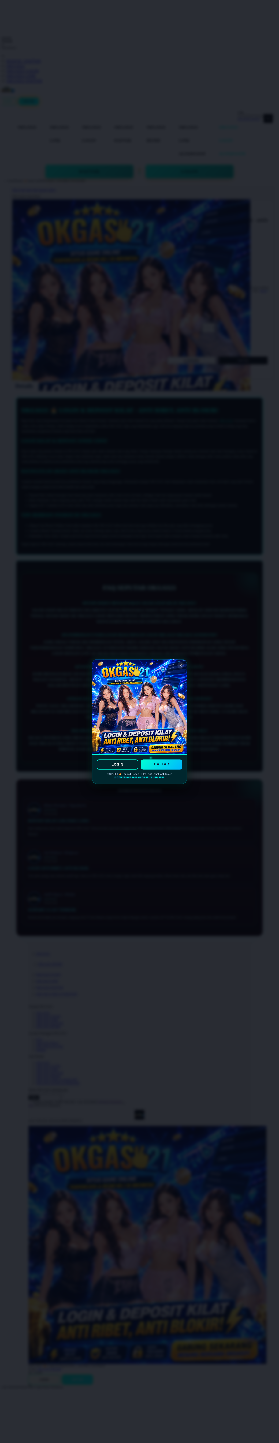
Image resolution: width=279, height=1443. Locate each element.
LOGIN (117, 764)
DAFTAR (161, 764)
